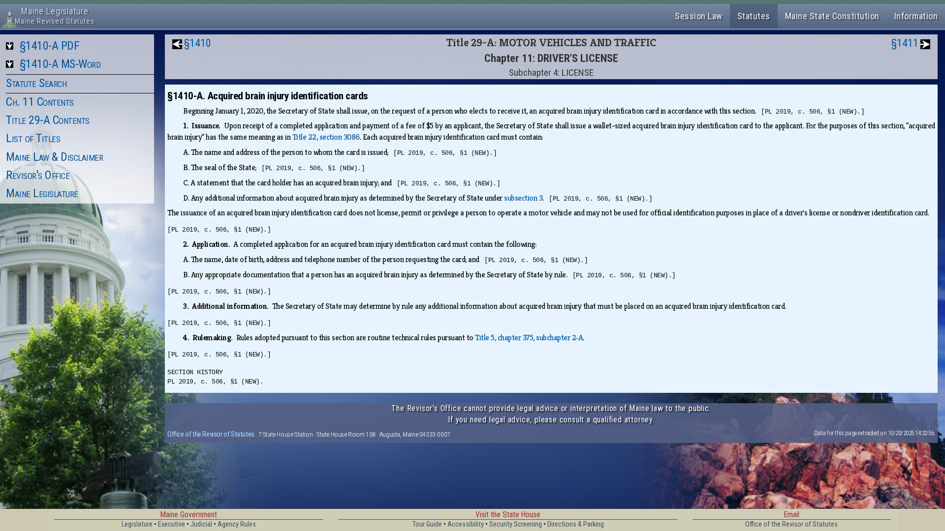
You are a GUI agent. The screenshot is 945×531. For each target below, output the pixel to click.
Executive (171, 524)
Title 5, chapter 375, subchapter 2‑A (529, 337)
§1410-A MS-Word (60, 64)
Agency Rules (237, 524)
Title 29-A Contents (48, 120)
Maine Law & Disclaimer (54, 157)
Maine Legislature (42, 193)
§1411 (904, 43)
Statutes (753, 16)
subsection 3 (523, 198)
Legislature (137, 524)
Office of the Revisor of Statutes (210, 434)
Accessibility (465, 524)
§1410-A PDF (50, 46)
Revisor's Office (37, 175)
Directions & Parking (575, 524)
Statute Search (36, 83)
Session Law (699, 16)
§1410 (197, 43)
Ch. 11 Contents (40, 102)
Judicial (201, 524)
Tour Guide (427, 524)
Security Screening (515, 524)
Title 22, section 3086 (326, 137)
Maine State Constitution (832, 16)
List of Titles (33, 138)
